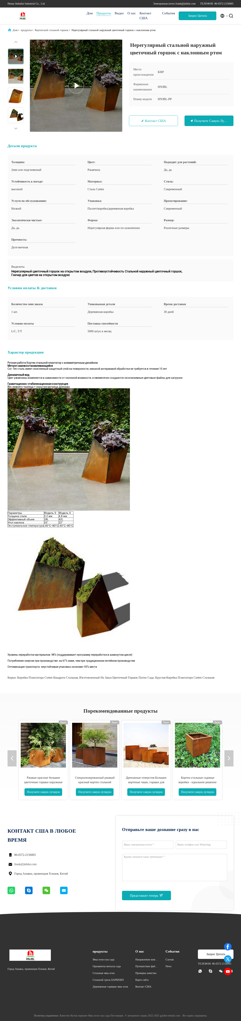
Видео (119, 13)
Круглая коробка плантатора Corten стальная (184, 677)
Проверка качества (145, 973)
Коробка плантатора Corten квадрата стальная (47, 677)
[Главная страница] (23, 15)
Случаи (169, 959)
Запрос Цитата (197, 15)
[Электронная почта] (68, 893)
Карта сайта (142, 979)
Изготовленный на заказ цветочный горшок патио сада (116, 677)
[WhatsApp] (16, 893)
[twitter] (227, 959)
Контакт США (145, 15)
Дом (90, 13)
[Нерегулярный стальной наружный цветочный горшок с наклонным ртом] (76, 86)
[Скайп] (34, 893)
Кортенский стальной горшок (51, 30)
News (168, 966)
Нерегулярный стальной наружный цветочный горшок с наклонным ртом (43, 782)
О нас (131, 13)
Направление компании (146, 960)
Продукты (103, 13)
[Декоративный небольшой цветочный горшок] (94, 745)
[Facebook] (227, 946)
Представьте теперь (144, 895)
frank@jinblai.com (25, 864)
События (168, 13)
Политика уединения (46, 1015)
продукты (26, 30)
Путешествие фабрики (146, 967)
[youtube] (227, 971)
